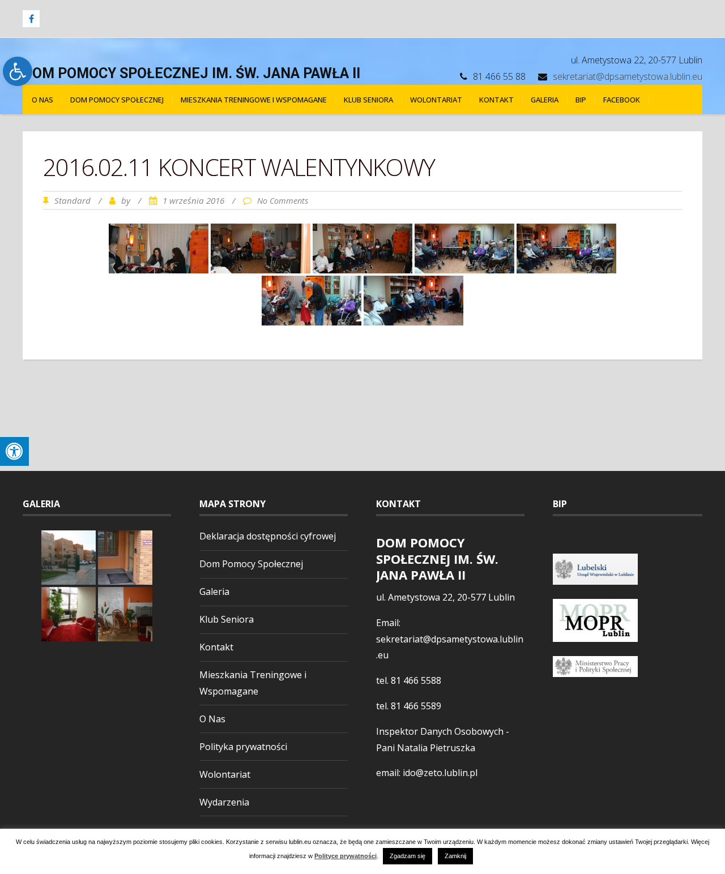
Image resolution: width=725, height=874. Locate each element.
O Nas (42, 100)
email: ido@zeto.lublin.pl (426, 772)
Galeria (544, 100)
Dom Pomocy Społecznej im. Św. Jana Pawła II (191, 73)
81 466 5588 (416, 680)
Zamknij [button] (455, 855)
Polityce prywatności (345, 856)
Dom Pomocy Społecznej (117, 100)
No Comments (282, 200)
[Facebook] (31, 18)
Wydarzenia (224, 802)
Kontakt (496, 100)
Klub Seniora (368, 100)
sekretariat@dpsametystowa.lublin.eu (627, 76)
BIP (580, 100)
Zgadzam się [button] (407, 855)
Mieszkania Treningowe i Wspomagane (254, 100)
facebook (621, 100)
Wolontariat (436, 100)
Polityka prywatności (243, 746)
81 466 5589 (416, 706)
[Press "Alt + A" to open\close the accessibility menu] (14, 451)
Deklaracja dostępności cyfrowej (267, 536)
